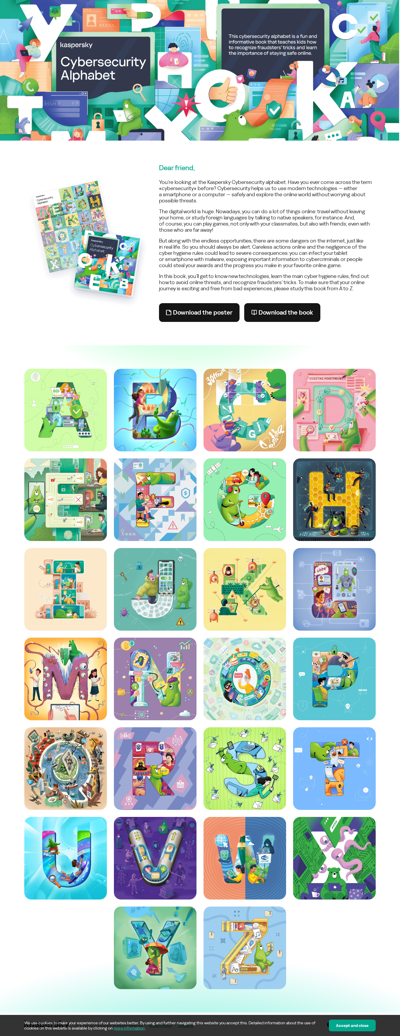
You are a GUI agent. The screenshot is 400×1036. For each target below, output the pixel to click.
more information (129, 1028)
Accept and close (352, 1025)
